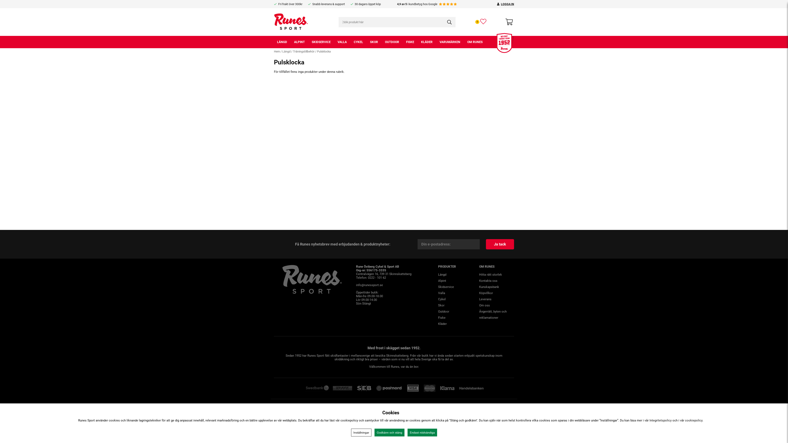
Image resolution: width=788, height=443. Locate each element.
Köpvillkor (486, 293)
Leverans (485, 299)
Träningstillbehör (304, 51)
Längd (282, 42)
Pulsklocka (324, 51)
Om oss (484, 305)
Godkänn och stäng (389, 432)
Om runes (475, 42)
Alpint (299, 42)
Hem (277, 51)
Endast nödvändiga (422, 432)
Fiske (410, 42)
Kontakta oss (488, 281)
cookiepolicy (693, 420)
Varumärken (450, 42)
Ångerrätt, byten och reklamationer (493, 315)
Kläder (427, 42)
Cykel (358, 42)
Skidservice (321, 42)
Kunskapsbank (489, 287)
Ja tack (500, 244)
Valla (342, 42)
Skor (374, 42)
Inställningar (361, 432)
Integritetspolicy (660, 420)
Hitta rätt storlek (490, 274)
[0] (483, 21)
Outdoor (392, 42)
